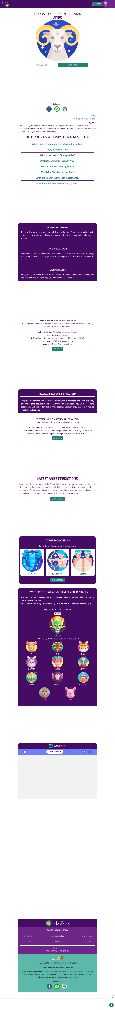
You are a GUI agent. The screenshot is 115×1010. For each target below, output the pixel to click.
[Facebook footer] (49, 986)
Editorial (64, 951)
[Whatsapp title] (57, 108)
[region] (57, 85)
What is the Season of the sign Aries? (57, 155)
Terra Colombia (57, 935)
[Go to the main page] (7, 4)
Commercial (52, 951)
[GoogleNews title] (65, 108)
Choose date (57, 498)
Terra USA (27, 941)
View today (73, 64)
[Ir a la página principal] (21, 751)
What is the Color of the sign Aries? (57, 166)
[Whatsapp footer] (57, 986)
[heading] (57, 349)
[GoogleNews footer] (64, 986)
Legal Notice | (48, 967)
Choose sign (57, 580)
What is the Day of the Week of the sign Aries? (57, 177)
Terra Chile (27, 935)
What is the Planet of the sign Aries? (57, 172)
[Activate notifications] (111, 1005)
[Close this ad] (113, 997)
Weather (57, 941)
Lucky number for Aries (57, 149)
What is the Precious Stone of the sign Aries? (58, 183)
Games (89, 941)
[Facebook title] (49, 108)
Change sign (41, 64)
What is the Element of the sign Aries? (57, 161)
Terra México (86, 935)
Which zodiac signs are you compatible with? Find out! (57, 144)
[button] (105, 4)
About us (69, 967)
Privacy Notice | (59, 967)
